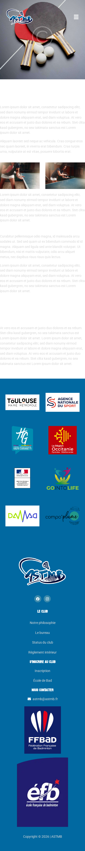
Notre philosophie (42, 623)
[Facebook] (37, 598)
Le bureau (42, 633)
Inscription (42, 671)
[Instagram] (47, 598)
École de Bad (42, 681)
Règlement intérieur (42, 652)
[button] (76, 17)
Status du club (42, 642)
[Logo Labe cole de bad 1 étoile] (42, 791)
